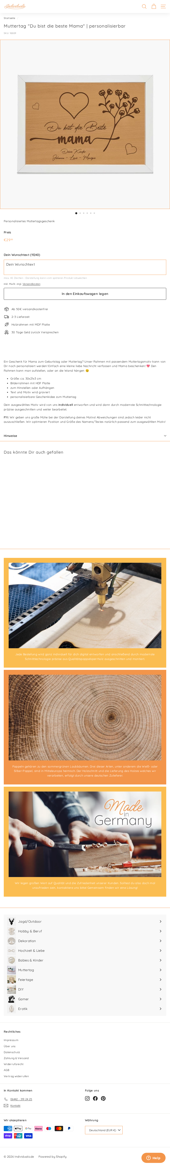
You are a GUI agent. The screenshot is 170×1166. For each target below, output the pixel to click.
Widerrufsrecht (14, 1064)
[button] (85, 254)
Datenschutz (12, 1052)
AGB (6, 1070)
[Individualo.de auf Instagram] (87, 1098)
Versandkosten (31, 283)
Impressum (11, 1040)
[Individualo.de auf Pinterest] (103, 1098)
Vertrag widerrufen (16, 1076)
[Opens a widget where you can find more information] (153, 1158)
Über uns (10, 1046)
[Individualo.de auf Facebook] (95, 1098)
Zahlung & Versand (16, 1058)
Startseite (9, 18)
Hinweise (10, 436)
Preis (7, 232)
